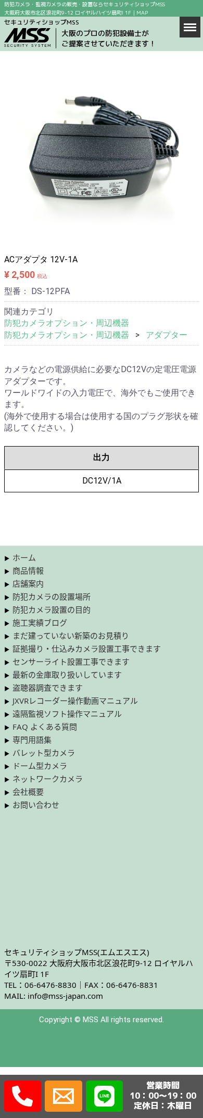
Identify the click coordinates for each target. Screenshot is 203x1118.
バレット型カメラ (43, 752)
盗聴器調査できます (47, 687)
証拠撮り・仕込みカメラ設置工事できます (86, 648)
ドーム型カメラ (39, 765)
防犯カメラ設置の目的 (51, 609)
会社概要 (28, 791)
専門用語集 (32, 739)
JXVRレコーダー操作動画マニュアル (75, 700)
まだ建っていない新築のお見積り (70, 635)
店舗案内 (28, 583)
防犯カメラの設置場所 (51, 596)
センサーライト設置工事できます (71, 661)
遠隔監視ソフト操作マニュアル (67, 713)
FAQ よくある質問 (44, 726)
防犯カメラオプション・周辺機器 (66, 323)
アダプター (166, 335)
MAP (142, 12)
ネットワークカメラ (47, 778)
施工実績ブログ (39, 622)
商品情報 (28, 570)
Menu (190, 26)
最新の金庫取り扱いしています (67, 674)
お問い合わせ (35, 804)
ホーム (24, 557)
